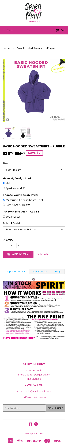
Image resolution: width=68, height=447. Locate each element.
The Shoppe (34, 378)
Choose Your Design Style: (20, 195)
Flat (8, 183)
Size (5, 163)
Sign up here (55, 408)
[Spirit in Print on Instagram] (36, 424)
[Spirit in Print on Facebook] (30, 424)
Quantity (8, 240)
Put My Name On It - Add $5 (21, 211)
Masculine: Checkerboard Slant (24, 200)
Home (6, 48)
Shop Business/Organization (34, 374)
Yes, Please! (13, 216)
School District (12, 223)
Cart (62, 30)
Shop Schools (34, 370)
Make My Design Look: (17, 178)
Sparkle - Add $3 (15, 188)
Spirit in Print (37, 433)
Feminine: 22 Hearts (18, 205)
